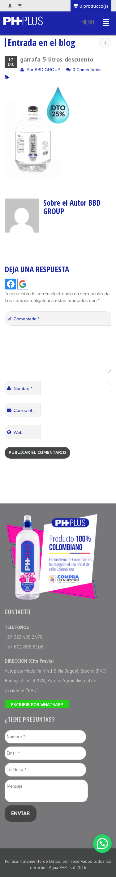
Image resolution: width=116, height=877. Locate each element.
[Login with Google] (22, 284)
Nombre (23, 388)
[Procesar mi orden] (20, 6)
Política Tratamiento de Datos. (33, 861)
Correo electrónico (27, 410)
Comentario (26, 318)
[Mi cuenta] (10, 6)
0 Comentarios (87, 69)
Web (18, 432)
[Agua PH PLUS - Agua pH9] (22, 20)
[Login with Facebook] (10, 284)
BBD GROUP (47, 69)
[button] (102, 843)
